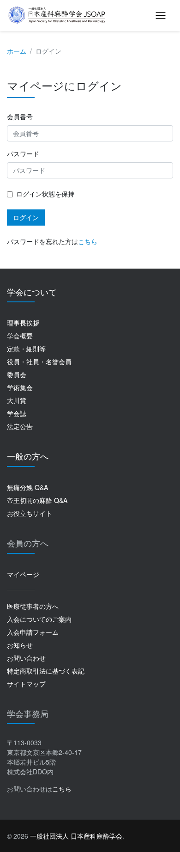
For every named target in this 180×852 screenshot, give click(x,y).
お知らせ (20, 645)
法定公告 (20, 426)
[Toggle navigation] (161, 15)
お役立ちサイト (29, 513)
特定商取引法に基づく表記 (45, 670)
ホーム (16, 50)
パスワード (23, 153)
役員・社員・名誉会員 (39, 361)
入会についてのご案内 (39, 619)
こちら (87, 241)
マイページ (23, 574)
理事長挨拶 (23, 322)
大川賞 (16, 400)
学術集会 (20, 387)
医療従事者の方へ (33, 606)
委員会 (16, 374)
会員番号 (20, 116)
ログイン (26, 217)
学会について (32, 292)
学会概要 (20, 335)
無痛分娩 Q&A (27, 487)
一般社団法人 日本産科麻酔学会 (76, 835)
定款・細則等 (26, 348)
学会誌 (16, 413)
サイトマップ (26, 683)
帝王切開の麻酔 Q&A (37, 500)
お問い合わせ (26, 657)
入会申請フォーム (33, 632)
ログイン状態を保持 (45, 193)
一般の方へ (27, 456)
